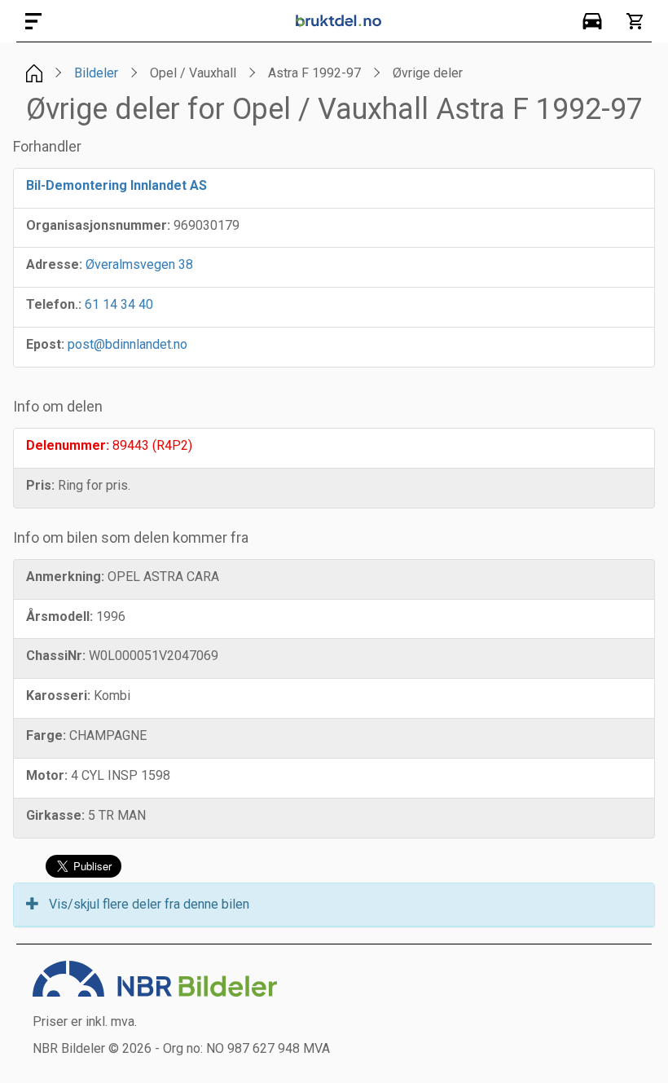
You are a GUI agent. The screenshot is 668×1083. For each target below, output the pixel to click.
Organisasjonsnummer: (98, 225)
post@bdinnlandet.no (127, 344)
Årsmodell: (59, 616)
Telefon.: (53, 304)
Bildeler (96, 73)
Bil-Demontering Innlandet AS (116, 185)
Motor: (47, 775)
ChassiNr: (56, 655)
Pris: (40, 485)
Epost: (45, 344)
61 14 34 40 (119, 304)
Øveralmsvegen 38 (139, 264)
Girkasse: (55, 815)
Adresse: (54, 264)
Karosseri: (58, 695)
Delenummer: (67, 445)
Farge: (46, 735)
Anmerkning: (65, 576)
